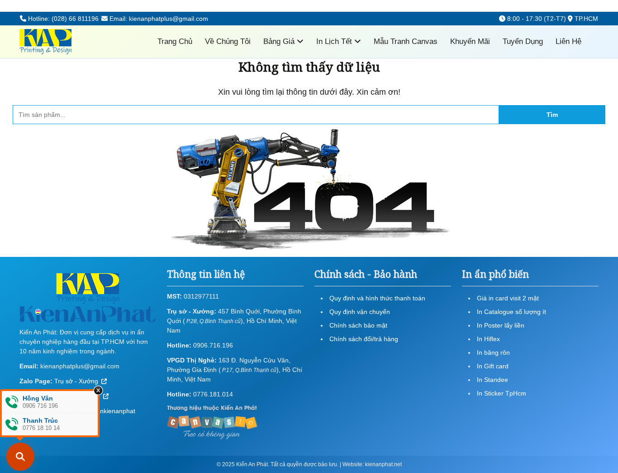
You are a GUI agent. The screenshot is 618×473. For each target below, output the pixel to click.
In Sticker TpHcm (501, 393)
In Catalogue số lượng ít (511, 311)
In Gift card (493, 366)
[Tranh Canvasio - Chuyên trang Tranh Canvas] (212, 421)
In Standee (492, 379)
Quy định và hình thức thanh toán (377, 298)
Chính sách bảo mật (358, 325)
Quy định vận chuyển (359, 311)
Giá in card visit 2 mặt (508, 298)
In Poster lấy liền (500, 325)
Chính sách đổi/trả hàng (363, 339)
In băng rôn (493, 352)
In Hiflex (488, 339)
